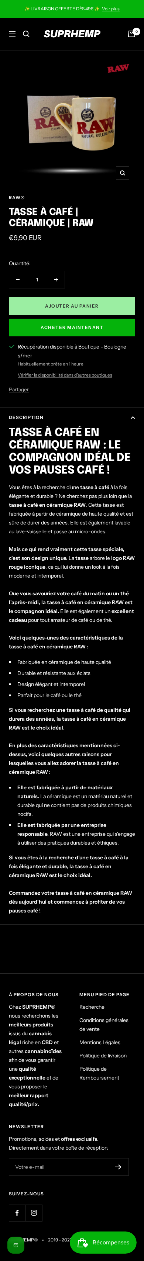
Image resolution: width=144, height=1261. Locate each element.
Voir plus (111, 8)
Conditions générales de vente (103, 1024)
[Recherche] (26, 34)
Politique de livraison (103, 1055)
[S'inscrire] (118, 1167)
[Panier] (131, 34)
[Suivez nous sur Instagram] (33, 1213)
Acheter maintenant (72, 327)
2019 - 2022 (60, 1240)
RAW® (17, 197)
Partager (19, 389)
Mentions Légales (99, 1042)
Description (26, 417)
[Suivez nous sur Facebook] (17, 1213)
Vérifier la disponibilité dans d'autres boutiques (65, 375)
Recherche (91, 1007)
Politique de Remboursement (99, 1073)
